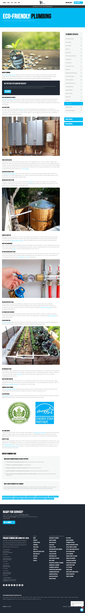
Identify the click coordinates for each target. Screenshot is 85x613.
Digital (10, 606)
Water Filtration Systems (70, 110)
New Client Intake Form (38, 551)
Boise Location (6, 570)
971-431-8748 (5, 561)
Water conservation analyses (9, 99)
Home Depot (21, 257)
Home (34, 538)
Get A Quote (7, 91)
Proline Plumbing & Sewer (9, 74)
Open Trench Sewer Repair (72, 572)
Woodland (34, 599)
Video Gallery (36, 554)
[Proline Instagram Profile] (9, 585)
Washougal (29, 599)
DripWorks (19, 374)
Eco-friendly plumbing (50, 498)
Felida (39, 597)
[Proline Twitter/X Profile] (14, 585)
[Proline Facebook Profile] (6, 585)
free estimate (8, 444)
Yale (40, 599)
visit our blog (25, 168)
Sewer (8, 2)
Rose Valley (9, 599)
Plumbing (4, 2)
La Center (61, 597)
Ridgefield (5, 599)
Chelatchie (27, 597)
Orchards (73, 597)
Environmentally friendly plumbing (42, 496)
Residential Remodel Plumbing (71, 72)
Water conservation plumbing (40, 498)
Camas (18, 597)
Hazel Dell (50, 597)
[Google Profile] (4, 585)
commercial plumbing (10, 389)
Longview (66, 597)
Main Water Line (69, 62)
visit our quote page (9, 517)
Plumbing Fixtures (69, 107)
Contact (35, 560)
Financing (35, 545)
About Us (35, 549)
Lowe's (27, 257)
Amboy (4, 597)
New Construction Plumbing (71, 55)
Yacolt (37, 599)
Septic (12, 2)
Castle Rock (22, 597)
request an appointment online (11, 446)
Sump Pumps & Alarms (70, 66)
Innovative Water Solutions (16, 240)
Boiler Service (68, 96)
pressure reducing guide (46, 307)
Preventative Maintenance (70, 83)
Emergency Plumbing (70, 38)
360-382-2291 (69, 2)
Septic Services (68, 124)
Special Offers (36, 542)
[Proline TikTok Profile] (12, 585)
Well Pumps (68, 69)
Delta (22, 109)
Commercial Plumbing (70, 76)
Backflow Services (69, 93)
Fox (8, 606)
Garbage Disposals (69, 90)
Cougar (31, 597)
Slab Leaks (68, 49)
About (19, 2)
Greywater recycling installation (8, 496)
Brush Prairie (14, 597)
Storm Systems (52, 551)
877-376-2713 (5, 575)
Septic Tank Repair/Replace (72, 549)
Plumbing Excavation (69, 79)
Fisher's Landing (44, 597)
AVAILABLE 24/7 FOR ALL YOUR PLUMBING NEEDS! (42, 6)
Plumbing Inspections (70, 86)
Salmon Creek (14, 599)
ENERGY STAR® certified (39, 432)
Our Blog (35, 556)
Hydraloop (30, 181)
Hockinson (54, 597)
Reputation (35, 547)
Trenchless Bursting (71, 560)
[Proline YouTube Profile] (17, 585)
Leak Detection (68, 59)
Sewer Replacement (70, 558)
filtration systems (52, 315)
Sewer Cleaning (69, 576)
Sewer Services (68, 119)
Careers (35, 558)
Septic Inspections (70, 551)
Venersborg (24, 599)
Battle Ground (8, 597)
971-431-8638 (5, 568)
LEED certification (6, 395)
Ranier (77, 597)
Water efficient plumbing (30, 496)
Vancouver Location (7, 549)
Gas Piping (68, 100)
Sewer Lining (69, 569)
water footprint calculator (12, 384)
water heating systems (10, 173)
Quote (77, 2)
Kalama (57, 597)
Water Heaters (68, 45)
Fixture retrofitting (6, 322)
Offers (15, 2)
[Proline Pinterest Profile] (22, 585)
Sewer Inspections (70, 565)
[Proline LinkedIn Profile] (20, 585)
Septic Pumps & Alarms (71, 547)
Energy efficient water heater (7, 498)
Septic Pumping (69, 554)
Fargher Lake (35, 597)
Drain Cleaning (68, 42)
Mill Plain (69, 597)
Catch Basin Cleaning (71, 563)
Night (6, 606)
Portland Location (7, 556)
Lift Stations (69, 567)
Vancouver (20, 599)
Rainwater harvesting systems (20, 496)
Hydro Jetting (68, 52)
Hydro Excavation (70, 574)
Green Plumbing (69, 103)
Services (35, 540)
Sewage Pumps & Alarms (71, 556)
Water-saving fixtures (17, 498)
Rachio (14, 248)
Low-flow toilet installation (53, 496)
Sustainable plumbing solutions (28, 498)
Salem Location (6, 563)
